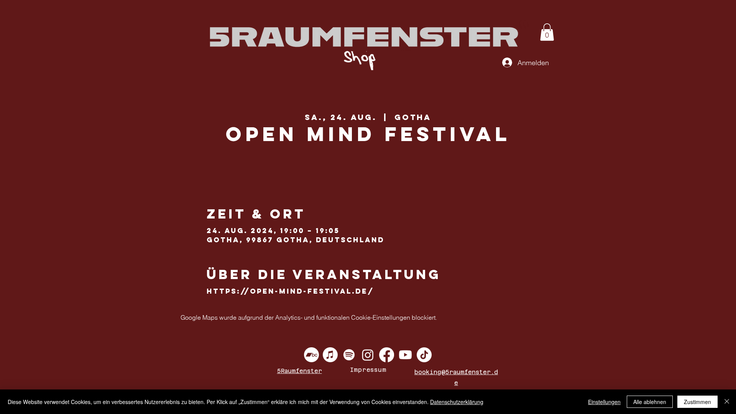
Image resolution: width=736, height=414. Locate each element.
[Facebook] (386, 354)
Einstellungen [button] (604, 402)
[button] (547, 32)
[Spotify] (349, 354)
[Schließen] (726, 402)
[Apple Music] (330, 354)
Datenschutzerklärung (456, 402)
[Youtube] (405, 354)
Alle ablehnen (649, 402)
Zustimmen (697, 402)
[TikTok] (424, 354)
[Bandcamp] (311, 354)
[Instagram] (367, 354)
